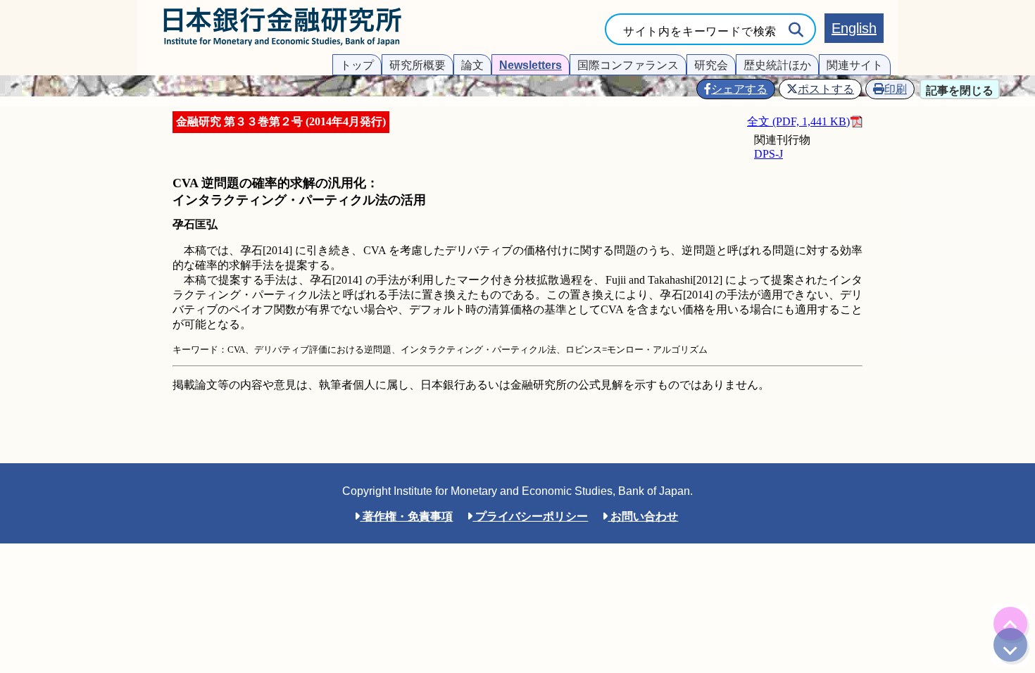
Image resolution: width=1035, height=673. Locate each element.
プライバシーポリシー (530, 516)
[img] (1010, 624)
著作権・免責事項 (406, 516)
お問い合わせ (643, 516)
